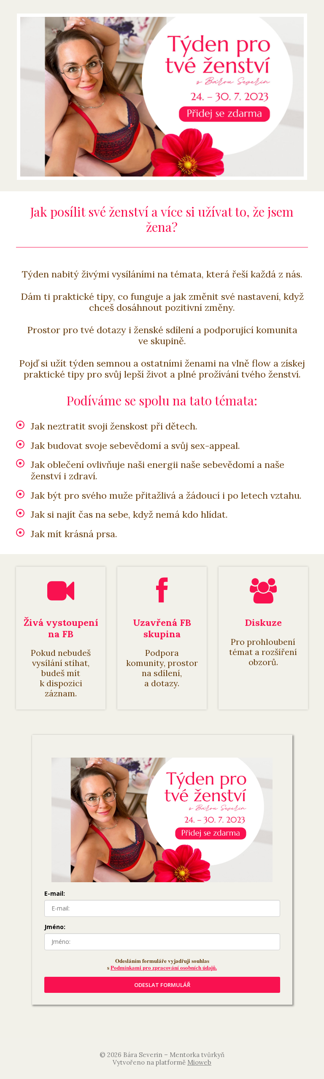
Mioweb (199, 1062)
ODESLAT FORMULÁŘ (162, 985)
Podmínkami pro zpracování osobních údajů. (164, 967)
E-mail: (54, 893)
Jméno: (54, 927)
